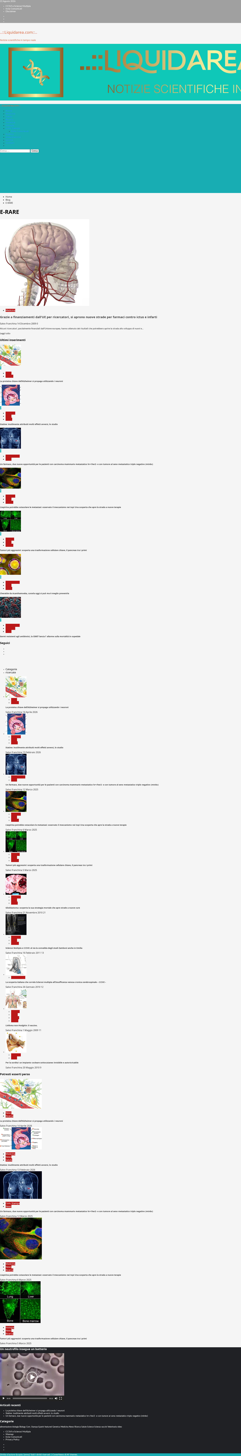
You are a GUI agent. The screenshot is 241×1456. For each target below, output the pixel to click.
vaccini (9, 139)
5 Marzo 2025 (30, 870)
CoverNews (58, 1454)
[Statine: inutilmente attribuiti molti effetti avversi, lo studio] (10, 405)
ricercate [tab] (11, 672)
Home (9, 110)
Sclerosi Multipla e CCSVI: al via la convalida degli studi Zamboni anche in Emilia (44, 948)
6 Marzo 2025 (30, 829)
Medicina (10, 113)
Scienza (10, 134)
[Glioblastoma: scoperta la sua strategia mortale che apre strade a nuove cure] (16, 894)
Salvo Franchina (8, 323)
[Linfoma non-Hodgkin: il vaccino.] (16, 1009)
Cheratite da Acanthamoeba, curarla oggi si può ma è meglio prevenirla (34, 593)
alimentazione (13, 137)
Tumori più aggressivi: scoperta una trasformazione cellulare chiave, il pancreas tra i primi (43, 550)
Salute (9, 116)
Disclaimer (11, 11)
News (8, 373)
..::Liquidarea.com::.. (18, 32)
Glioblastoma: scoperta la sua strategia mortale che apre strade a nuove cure (43, 907)
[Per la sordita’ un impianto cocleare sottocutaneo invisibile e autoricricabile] (16, 1052)
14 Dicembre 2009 (27, 323)
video (119, 1427)
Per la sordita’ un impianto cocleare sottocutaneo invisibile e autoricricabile (42, 1062)
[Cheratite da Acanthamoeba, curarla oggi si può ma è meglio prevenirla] (10, 574)
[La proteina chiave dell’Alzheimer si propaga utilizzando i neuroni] (10, 365)
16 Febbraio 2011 (32, 952)
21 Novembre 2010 (33, 912)
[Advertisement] (120, 173)
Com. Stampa (13, 128)
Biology (22, 1427)
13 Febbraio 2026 (32, 752)
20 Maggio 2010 (31, 1067)
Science (90, 1427)
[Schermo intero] (60, 1398)
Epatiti (41, 1427)
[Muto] (56, 1398)
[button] (32, 1377)
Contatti (10, 142)
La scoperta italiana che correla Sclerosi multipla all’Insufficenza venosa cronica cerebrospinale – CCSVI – (56, 982)
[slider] (30, 1398)
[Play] (3, 1398)
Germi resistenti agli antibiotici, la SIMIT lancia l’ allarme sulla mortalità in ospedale (40, 636)
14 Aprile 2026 (30, 712)
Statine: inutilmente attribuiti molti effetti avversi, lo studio (29, 424)
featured (48, 1427)
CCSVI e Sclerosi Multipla (18, 6)
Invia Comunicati (14, 9)
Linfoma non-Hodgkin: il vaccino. (22, 1025)
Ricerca (9, 119)
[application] (32, 1377)
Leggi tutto (5, 333)
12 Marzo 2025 (30, 789)
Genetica (10, 122)
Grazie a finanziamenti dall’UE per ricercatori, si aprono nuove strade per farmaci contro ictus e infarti (78, 317)
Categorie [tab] (11, 669)
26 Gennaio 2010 (32, 986)
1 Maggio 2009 (31, 1030)
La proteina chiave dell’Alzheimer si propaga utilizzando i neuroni (31, 381)
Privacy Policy (12, 1439)
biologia (10, 125)
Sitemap (10, 1434)
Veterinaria (112, 1427)
